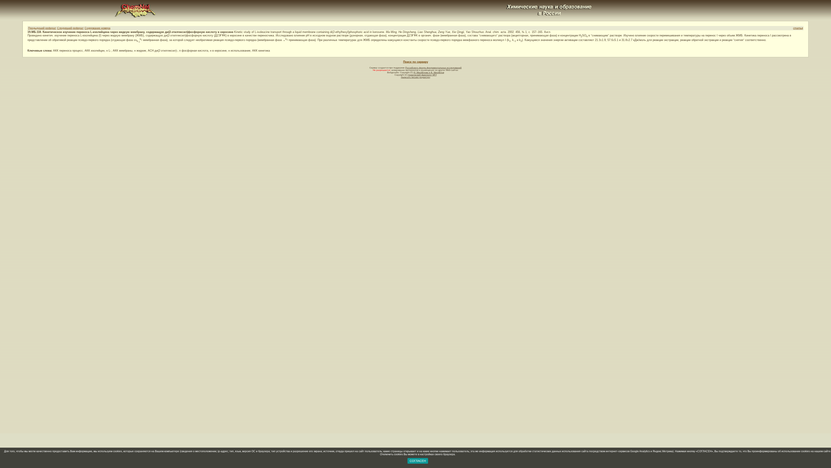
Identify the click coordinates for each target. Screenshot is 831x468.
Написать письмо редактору (415, 77)
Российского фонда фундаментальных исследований (433, 68)
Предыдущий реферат (42, 28)
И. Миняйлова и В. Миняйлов (429, 72)
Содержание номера (97, 28)
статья (798, 28)
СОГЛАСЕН (418, 461)
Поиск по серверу (415, 61)
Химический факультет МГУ (422, 75)
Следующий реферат (70, 28)
